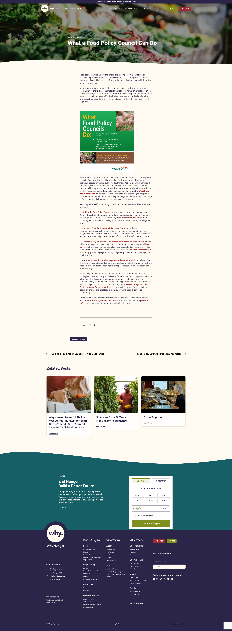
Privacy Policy (115, 624)
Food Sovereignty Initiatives (139, 580)
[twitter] (165, 578)
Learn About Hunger (90, 588)
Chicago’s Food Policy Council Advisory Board (104, 228)
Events (133, 588)
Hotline (85, 552)
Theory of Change (136, 566)
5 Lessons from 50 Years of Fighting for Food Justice (112, 419)
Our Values (110, 552)
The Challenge (134, 563)
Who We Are (115, 9)
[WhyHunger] (50, 8)
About (109, 546)
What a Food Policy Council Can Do (112, 43)
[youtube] (168, 578)
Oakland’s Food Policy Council (96, 212)
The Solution (134, 569)
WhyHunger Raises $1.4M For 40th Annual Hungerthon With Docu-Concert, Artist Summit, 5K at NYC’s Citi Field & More (68, 422)
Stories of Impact (112, 569)
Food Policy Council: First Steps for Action (159, 353)
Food (85, 546)
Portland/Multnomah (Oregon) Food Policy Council (110, 260)
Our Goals (109, 555)
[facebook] (154, 578)
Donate (172, 9)
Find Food (185, 9)
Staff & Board (111, 560)
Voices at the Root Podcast (92, 605)
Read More (53, 433)
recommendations (131, 217)
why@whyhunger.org (57, 576)
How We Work (134, 549)
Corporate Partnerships (91, 579)
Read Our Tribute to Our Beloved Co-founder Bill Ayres (116, 2)
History (108, 558)
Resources (88, 584)
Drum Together (153, 417)
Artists (85, 577)
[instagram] (158, 578)
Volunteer (86, 574)
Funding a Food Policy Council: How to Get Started (77, 353)
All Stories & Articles (90, 602)
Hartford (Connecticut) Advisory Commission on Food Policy (115, 241)
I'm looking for (79, 8)
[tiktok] (161, 578)
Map (131, 555)
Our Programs (136, 546)
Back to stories (78, 339)
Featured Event (135, 591)
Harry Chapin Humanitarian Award (115, 575)
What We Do (130, 9)
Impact (133, 574)
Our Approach (136, 560)
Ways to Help (89, 564)
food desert (113, 300)
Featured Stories (88, 599)
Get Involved (146, 9)
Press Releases (88, 607)
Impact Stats (134, 577)
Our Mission (110, 549)
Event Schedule (135, 594)
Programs (133, 552)
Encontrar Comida (89, 549)
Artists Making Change (114, 572)
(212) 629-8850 (55, 579)
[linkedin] (172, 578)
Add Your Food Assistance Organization (92, 559)
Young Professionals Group (92, 571)
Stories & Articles (91, 595)
